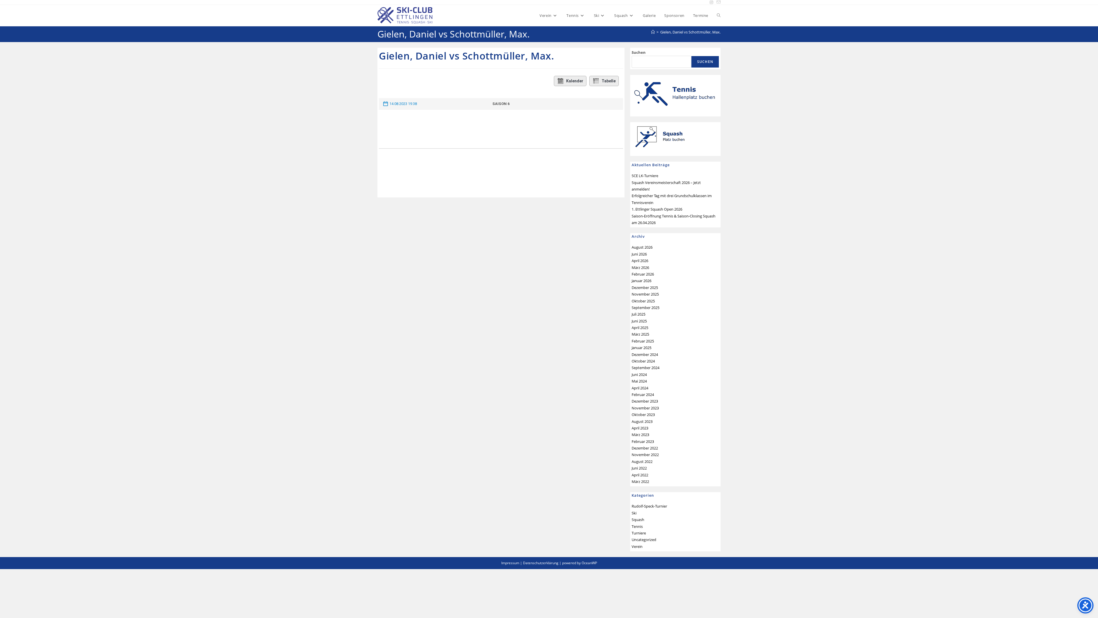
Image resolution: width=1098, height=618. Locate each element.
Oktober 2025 (643, 301)
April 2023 (640, 428)
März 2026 (640, 267)
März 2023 (640, 434)
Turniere (639, 533)
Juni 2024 (639, 374)
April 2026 (640, 260)
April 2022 (640, 475)
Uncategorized (644, 539)
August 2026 (642, 247)
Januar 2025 (641, 347)
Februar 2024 (643, 394)
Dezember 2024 (645, 354)
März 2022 (640, 481)
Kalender (574, 81)
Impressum (510, 562)
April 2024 (640, 388)
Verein (637, 546)
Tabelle (609, 81)
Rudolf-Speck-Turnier (649, 506)
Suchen (639, 52)
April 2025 (640, 327)
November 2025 (645, 294)
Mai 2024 (639, 381)
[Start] (653, 32)
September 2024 (645, 367)
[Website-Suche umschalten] (719, 15)
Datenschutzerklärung (540, 562)
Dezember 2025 (645, 287)
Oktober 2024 (643, 361)
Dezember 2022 (645, 448)
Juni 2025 (639, 321)
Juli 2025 (638, 314)
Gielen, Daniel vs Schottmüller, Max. (690, 32)
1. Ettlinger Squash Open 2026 (657, 209)
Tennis (637, 526)
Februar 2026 (643, 274)
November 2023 (645, 408)
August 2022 (642, 461)
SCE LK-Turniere (645, 175)
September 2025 (645, 307)
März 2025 (640, 334)
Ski (634, 513)
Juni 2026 (639, 254)
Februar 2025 (643, 341)
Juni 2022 (639, 468)
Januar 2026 (641, 280)
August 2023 (642, 421)
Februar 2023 (643, 441)
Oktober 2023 (643, 414)
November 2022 (645, 454)
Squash (638, 519)
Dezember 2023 (645, 401)
